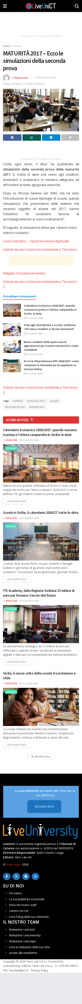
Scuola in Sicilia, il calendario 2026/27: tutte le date (40, 512)
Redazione (21, 77)
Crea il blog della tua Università (29, 917)
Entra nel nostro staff (22, 905)
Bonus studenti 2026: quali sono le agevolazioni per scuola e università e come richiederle (51, 345)
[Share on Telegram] (51, 137)
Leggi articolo (18, 501)
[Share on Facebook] (12, 137)
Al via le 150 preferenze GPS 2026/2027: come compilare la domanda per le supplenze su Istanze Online (51, 365)
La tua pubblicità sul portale (26, 899)
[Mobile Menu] (5, 6)
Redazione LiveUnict (22, 929)
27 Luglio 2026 (29, 683)
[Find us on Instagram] (35, 876)
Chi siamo (15, 893)
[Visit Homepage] (41, 6)
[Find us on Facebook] (7, 876)
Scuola (17, 46)
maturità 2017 (36, 401)
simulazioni (36, 407)
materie (18, 401)
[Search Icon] (77, 6)
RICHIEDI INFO (44, 806)
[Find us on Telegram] (26, 876)
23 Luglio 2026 (34, 333)
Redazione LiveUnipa (22, 941)
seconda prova (15, 407)
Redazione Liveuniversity (25, 935)
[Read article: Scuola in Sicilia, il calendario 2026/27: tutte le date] (41, 541)
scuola (54, 401)
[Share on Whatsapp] (31, 137)
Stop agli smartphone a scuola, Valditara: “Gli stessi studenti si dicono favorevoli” (50, 327)
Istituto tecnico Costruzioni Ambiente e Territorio (40, 249)
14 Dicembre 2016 (45, 77)
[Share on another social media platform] (70, 137)
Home (6, 46)
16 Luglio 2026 (34, 373)
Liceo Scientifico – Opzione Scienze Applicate (36, 241)
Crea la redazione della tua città (29, 947)
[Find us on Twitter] (16, 876)
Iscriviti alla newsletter (23, 953)
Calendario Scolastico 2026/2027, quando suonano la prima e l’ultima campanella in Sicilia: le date (50, 309)
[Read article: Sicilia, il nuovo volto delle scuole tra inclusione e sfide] (41, 707)
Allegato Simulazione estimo (24, 273)
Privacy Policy (39, 970)
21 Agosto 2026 (34, 318)
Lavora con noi (18, 911)
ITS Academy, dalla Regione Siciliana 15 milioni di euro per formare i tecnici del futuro (38, 592)
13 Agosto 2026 (30, 518)
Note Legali (13, 864)
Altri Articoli (41, 756)
